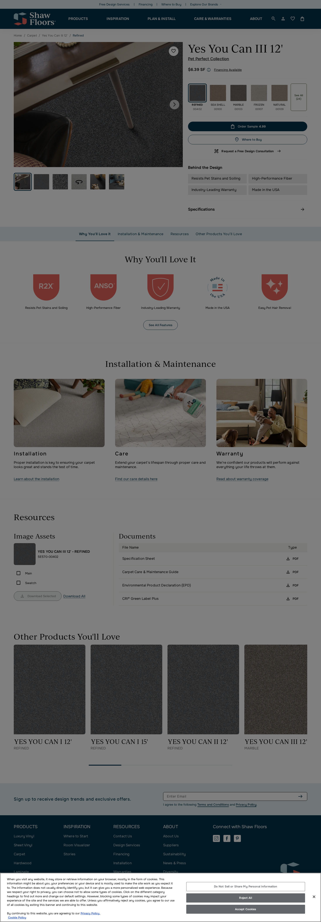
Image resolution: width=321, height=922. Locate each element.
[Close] (314, 897)
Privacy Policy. (90, 913)
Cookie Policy (17, 917)
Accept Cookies (245, 909)
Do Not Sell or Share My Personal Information (245, 887)
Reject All (245, 898)
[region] (160, 897)
